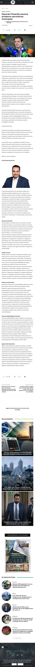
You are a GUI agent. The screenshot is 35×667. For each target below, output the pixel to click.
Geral (6, 8)
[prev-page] (3, 529)
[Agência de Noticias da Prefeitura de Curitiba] (3, 22)
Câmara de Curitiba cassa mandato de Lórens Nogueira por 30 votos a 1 (17, 523)
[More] (25, 30)
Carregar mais (17, 638)
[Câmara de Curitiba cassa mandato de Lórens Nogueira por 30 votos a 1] (17, 509)
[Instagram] (17, 655)
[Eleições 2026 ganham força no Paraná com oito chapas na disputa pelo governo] (17, 439)
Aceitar (14, 664)
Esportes (14, 616)
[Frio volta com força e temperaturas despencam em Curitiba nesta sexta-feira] (17, 474)
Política (8, 11)
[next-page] (5, 529)
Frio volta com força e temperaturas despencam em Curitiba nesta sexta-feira (17, 488)
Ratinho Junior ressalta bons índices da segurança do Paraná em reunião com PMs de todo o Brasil (9, 389)
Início (3, 8)
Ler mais (20, 664)
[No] (33, 662)
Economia (14, 627)
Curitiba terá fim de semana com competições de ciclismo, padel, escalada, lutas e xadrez (22, 620)
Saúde (17, 485)
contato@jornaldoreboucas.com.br (20, 651)
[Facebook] (13, 655)
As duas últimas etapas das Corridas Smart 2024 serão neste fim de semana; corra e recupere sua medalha (26, 389)
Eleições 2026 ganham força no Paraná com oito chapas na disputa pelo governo (17, 453)
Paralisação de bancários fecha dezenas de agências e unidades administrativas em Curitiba (22, 631)
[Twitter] (22, 655)
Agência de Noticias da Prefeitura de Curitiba (17, 22)
